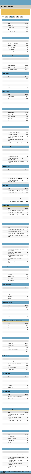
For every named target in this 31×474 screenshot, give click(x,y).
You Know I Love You (12, 63)
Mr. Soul (9, 365)
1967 (9, 78)
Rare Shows (5, 431)
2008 (9, 331)
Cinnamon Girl (11, 27)
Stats (4, 6)
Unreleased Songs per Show (8, 448)
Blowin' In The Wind (12, 45)
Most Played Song (6, 20)
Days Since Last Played (7, 55)
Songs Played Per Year (7, 302)
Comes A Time (11, 369)
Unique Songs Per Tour (7, 146)
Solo (9, 98)
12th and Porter (11, 440)
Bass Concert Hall (11, 442)
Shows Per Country (6, 284)
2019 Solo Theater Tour (12, 154)
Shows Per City (5, 266)
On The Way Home (12, 367)
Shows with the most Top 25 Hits (9, 409)
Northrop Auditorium (12, 438)
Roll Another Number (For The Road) (15, 396)
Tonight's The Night (12, 398)
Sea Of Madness (11, 65)
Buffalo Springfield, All (12, 100)
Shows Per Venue (6, 243)
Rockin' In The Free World (13, 378)
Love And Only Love (12, 361)
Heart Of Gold (11, 25)
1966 (9, 85)
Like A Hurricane (11, 383)
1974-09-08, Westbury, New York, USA (15, 190)
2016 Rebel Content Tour (13, 171)
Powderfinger (10, 29)
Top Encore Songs (6, 391)
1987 (9, 311)
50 (21, 16)
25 (17, 16)
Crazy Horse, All (11, 96)
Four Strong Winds (11, 49)
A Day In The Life (11, 51)
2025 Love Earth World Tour (13, 176)
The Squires (10, 105)
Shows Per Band (5, 91)
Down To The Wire (11, 67)
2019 (9, 307)
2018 (9, 314)
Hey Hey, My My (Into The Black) (14, 363)
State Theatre (11, 444)
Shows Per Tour (5, 126)
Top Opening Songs (6, 355)
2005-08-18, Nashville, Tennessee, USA (16, 229)
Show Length (5, 185)
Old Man (9, 33)
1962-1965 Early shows (12, 134)
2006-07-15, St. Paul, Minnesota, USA (15, 220)
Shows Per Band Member (7, 109)
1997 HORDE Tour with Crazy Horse (15, 178)
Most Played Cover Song (7, 37)
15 (13, 16)
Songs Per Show (5, 205)
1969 (9, 80)
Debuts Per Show (6, 224)
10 (10, 16)
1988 (9, 309)
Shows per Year (5, 73)
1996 (9, 87)
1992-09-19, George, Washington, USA (16, 423)
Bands (10, 6)
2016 (9, 316)
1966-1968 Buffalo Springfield (14, 132)
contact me (2, 472)
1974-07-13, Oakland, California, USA (15, 201)
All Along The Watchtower (13, 43)
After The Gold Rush (12, 31)
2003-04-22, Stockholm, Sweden (14, 231)
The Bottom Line (11, 436)
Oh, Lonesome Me (11, 47)
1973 (9, 83)
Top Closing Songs (6, 373)
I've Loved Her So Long (12, 69)
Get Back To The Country (13, 400)
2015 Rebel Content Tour (13, 156)
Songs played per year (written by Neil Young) (12, 320)
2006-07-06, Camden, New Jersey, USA (16, 214)
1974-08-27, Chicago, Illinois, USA (15, 212)
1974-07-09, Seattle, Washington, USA (16, 192)
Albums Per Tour (5, 166)
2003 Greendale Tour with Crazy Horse (15, 142)
